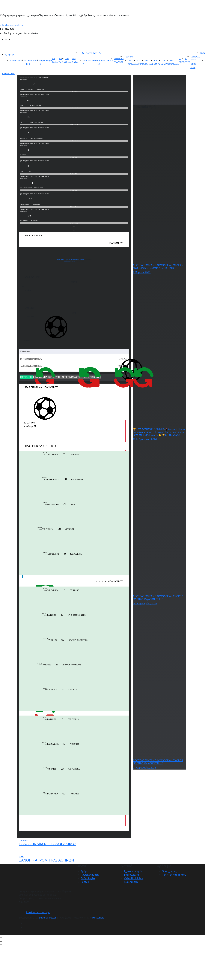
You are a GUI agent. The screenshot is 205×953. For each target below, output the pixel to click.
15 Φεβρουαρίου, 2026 (145, 603)
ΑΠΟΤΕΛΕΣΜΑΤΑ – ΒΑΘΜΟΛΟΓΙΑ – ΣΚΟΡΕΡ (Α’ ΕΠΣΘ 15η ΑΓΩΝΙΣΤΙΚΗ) (158, 762)
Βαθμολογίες (88, 878)
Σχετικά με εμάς (133, 871)
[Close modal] (1, 937)
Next (21, 856)
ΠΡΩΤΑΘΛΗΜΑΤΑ (89, 53)
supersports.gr (47, 917)
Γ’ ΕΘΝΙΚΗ (129, 56)
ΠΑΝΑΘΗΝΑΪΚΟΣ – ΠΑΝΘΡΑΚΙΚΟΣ (47, 844)
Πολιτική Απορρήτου (174, 874)
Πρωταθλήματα (90, 874)
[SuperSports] (19, 47)
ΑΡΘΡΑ (9, 55)
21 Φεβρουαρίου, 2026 (145, 439)
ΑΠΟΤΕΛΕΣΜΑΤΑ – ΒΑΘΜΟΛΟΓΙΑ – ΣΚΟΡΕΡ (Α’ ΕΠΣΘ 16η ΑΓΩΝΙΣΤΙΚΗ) (158, 597)
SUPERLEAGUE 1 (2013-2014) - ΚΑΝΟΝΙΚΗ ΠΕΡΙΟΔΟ (70, 259)
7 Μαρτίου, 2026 (142, 272)
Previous (24, 840)
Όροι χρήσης (169, 871)
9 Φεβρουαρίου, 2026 (144, 768)
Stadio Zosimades (69, 261)
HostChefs (98, 917)
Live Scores (8, 73)
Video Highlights (133, 878)
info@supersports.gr (11, 25)
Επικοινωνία (131, 874)
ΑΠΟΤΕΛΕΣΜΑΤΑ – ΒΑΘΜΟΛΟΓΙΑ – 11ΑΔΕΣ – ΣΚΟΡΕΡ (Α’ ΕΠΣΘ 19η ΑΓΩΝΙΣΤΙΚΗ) (158, 266)
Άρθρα (84, 871)
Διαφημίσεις (131, 882)
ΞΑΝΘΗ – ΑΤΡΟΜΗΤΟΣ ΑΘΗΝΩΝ (46, 860)
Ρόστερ (85, 882)
